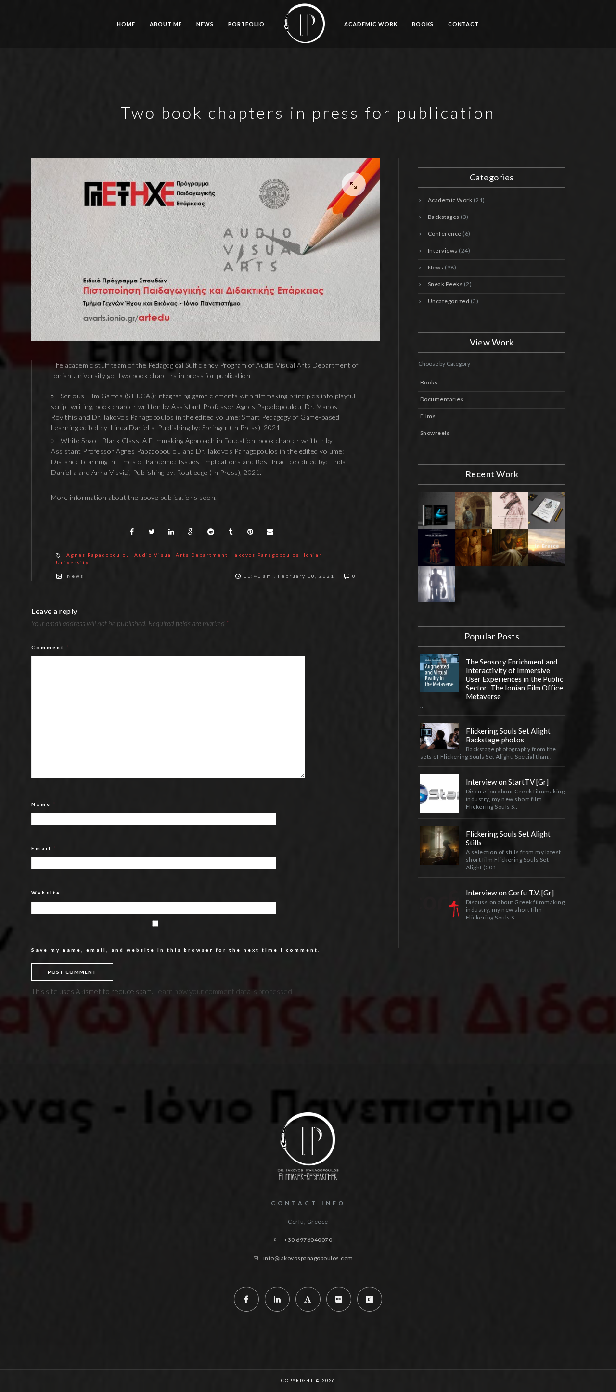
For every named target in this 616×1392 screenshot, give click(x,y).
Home (126, 24)
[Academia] (308, 1299)
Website (46, 892)
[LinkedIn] (277, 1299)
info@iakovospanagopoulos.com (308, 1258)
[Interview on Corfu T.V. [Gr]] (439, 904)
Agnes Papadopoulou (98, 555)
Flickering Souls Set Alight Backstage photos (508, 735)
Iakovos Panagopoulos (265, 555)
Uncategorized (449, 301)
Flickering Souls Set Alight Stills (508, 838)
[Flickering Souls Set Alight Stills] (439, 845)
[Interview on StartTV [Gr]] (439, 793)
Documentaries (442, 399)
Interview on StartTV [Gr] (507, 782)
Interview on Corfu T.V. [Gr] (510, 892)
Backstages (444, 216)
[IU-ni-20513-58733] (205, 249)
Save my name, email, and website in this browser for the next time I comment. (176, 950)
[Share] (131, 531)
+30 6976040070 (308, 1239)
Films (428, 416)
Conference (445, 233)
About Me (166, 24)
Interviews (443, 250)
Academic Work (371, 24)
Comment (50, 647)
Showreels (435, 432)
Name (44, 804)
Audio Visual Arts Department (181, 555)
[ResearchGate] (370, 1299)
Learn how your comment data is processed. (224, 991)
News (205, 24)
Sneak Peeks (445, 284)
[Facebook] (246, 1299)
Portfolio (246, 24)
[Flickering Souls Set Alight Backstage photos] (439, 736)
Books (423, 24)
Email (44, 848)
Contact (463, 24)
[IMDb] (339, 1299)
